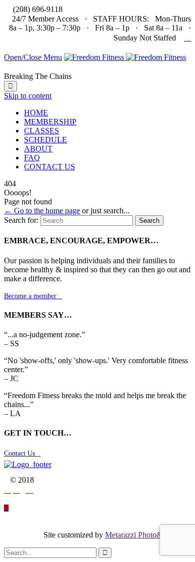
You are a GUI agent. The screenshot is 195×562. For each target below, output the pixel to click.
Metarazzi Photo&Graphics (148, 535)
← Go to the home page (42, 210)
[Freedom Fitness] (125, 57)
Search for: (21, 220)
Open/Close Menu (33, 57)
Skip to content (28, 95)
